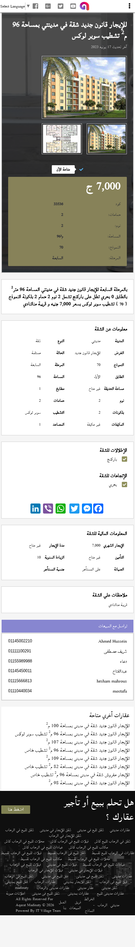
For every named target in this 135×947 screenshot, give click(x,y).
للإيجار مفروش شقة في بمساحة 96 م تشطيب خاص (80, 774)
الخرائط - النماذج (89, 904)
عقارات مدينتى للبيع (110, 893)
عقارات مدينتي (120, 830)
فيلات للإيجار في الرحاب (45, 870)
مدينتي (115, 905)
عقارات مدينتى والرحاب (53, 887)
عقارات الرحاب (45, 881)
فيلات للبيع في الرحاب (25, 864)
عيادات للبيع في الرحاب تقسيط (104, 864)
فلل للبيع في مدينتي (55, 876)
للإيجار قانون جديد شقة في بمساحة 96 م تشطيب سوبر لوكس (72, 733)
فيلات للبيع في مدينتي (62, 864)
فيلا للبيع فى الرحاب (113, 881)
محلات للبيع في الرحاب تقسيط (89, 859)
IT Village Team (48, 910)
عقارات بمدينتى (78, 893)
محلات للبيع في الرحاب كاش (24, 841)
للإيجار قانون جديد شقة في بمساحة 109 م (87, 758)
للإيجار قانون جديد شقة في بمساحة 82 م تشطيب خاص (77, 766)
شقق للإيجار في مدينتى (55, 830)
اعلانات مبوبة (15, 893)
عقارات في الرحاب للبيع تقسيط (113, 853)
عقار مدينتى (86, 887)
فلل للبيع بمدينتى (16, 881)
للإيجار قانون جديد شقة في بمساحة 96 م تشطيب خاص (77, 750)
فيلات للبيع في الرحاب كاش (69, 841)
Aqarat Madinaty (28, 905)
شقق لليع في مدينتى (90, 830)
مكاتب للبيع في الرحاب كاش (88, 847)
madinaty (22, 887)
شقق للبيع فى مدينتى (90, 876)
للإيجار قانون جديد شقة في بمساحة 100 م (87, 725)
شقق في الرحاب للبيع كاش (112, 841)
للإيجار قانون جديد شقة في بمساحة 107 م (87, 742)
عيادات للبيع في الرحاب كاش (43, 847)
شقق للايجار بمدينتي (77, 881)
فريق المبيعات (75, 905)
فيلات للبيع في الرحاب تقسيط (21, 853)
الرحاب (102, 905)
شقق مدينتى (109, 887)
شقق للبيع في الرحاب (19, 830)
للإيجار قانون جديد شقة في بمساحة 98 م (89, 782)
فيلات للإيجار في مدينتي (85, 870)
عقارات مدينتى (122, 876)
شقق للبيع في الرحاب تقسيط (66, 853)
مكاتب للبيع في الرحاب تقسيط (41, 859)
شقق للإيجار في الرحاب (65, 835)
